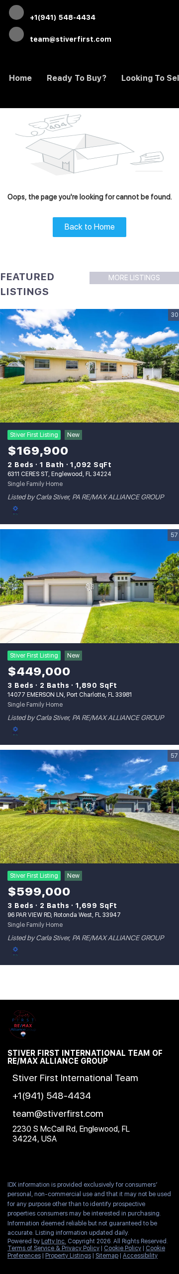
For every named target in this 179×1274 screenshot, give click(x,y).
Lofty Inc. (53, 1241)
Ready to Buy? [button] (76, 78)
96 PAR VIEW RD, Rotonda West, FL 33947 (64, 914)
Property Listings (68, 1255)
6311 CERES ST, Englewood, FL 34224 (59, 474)
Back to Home (90, 227)
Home (20, 78)
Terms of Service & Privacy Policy (53, 1248)
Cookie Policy (122, 1248)
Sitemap (106, 1255)
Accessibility (140, 1255)
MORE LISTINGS (134, 278)
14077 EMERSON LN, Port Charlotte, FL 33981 (69, 694)
